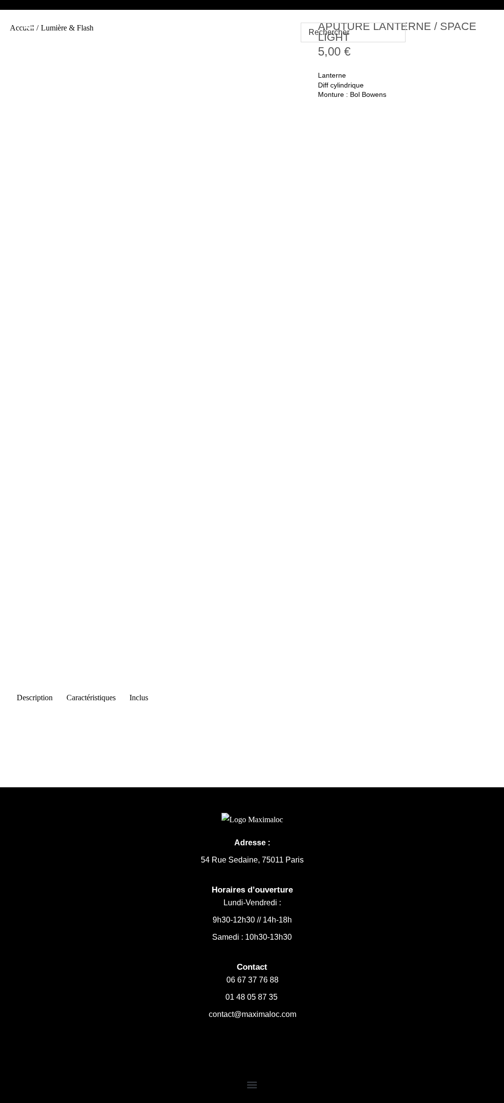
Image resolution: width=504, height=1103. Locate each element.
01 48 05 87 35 (252, 997)
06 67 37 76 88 (252, 980)
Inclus (138, 697)
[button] (252, 1085)
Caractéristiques (91, 697)
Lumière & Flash (67, 28)
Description (35, 697)
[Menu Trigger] (30, 22)
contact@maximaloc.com (252, 1014)
